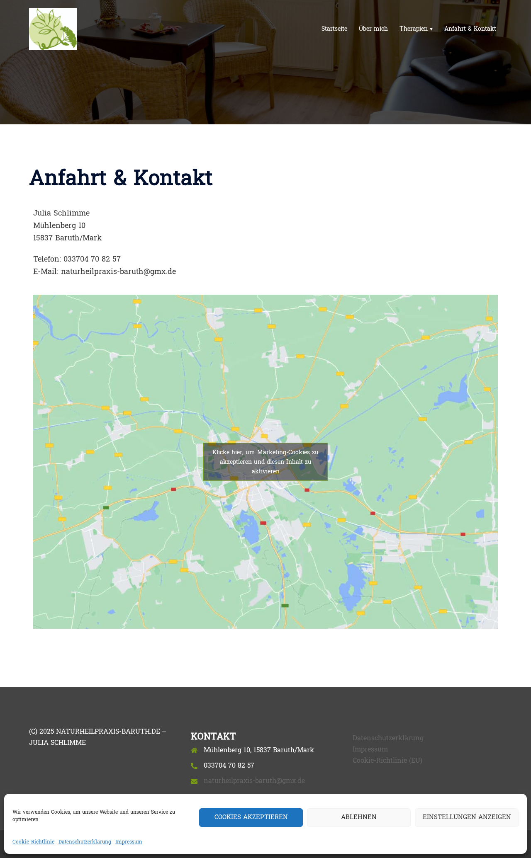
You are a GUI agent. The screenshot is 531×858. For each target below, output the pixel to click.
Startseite (334, 29)
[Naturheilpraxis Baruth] (53, 29)
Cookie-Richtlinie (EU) (387, 760)
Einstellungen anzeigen (467, 817)
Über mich (373, 29)
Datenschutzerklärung (84, 841)
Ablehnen (359, 817)
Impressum (128, 841)
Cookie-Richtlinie (33, 841)
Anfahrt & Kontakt (470, 29)
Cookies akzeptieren (251, 817)
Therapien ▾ (416, 29)
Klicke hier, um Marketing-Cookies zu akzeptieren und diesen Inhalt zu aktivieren (265, 462)
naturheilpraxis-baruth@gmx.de (254, 781)
